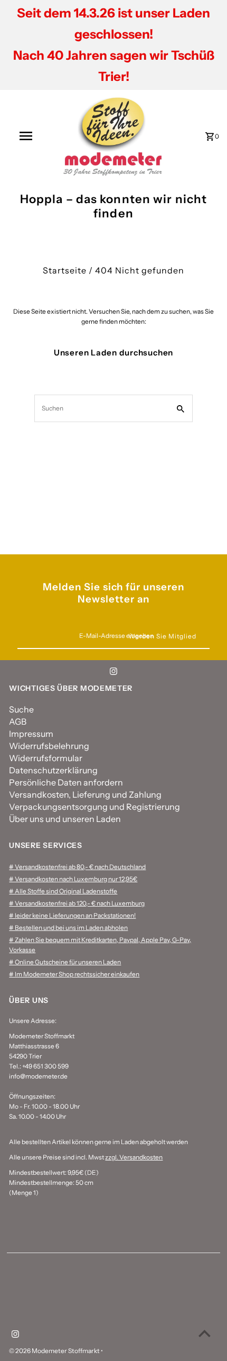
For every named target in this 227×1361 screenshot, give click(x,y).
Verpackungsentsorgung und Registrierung (94, 806)
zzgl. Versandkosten (134, 1157)
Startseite (65, 270)
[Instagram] (113, 673)
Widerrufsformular (45, 758)
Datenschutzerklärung (53, 770)
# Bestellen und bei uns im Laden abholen (68, 927)
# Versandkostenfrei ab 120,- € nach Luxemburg (77, 903)
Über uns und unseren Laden (65, 819)
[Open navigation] (28, 136)
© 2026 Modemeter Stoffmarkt (55, 1351)
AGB (17, 721)
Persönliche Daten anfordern (66, 782)
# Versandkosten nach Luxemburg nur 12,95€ (73, 879)
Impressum (31, 733)
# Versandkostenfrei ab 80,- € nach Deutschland (77, 867)
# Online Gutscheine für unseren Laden (65, 962)
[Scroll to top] (204, 1333)
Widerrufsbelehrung (49, 746)
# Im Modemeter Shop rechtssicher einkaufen (74, 974)
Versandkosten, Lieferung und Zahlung (85, 794)
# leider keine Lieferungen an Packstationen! (72, 915)
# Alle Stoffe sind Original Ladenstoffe (63, 891)
